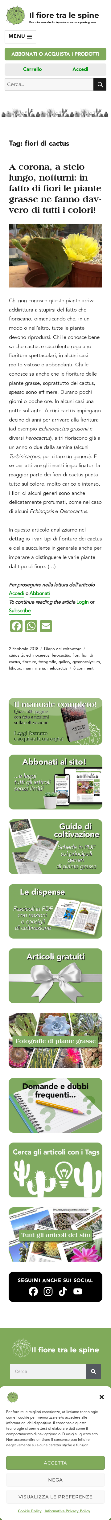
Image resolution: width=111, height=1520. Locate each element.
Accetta (55, 1463)
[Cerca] (93, 1371)
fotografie (47, 662)
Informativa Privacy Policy (67, 1511)
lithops (15, 668)
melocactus (57, 668)
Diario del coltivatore (62, 649)
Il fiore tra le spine (64, 15)
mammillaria (34, 668)
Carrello (32, 69)
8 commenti (83, 668)
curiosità (16, 655)
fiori (75, 655)
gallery (64, 662)
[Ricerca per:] (49, 84)
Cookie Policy (30, 1511)
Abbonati (40, 593)
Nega (55, 1480)
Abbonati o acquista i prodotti (55, 54)
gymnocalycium (86, 662)
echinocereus (37, 655)
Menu (18, 36)
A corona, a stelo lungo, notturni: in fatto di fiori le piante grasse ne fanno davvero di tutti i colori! (55, 188)
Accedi (80, 69)
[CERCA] (99, 84)
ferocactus (61, 655)
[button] (102, 1397)
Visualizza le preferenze (55, 1497)
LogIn (82, 602)
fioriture (29, 662)
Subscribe (20, 610)
